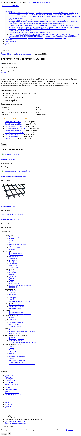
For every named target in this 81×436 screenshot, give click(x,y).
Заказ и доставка (10, 41)
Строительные (40, 22)
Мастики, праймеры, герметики (19, 301)
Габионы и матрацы (11, 321)
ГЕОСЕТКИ (13, 20)
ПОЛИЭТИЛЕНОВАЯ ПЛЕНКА (37, 29)
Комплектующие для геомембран (20, 27)
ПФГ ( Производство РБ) (65, 13)
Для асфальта (68, 20)
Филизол (49, 34)
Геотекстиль (9, 235)
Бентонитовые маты (11, 315)
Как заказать (9, 404)
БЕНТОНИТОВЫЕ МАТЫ (43, 23)
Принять (4, 434)
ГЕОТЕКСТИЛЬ (14, 13)
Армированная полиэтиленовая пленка (36, 32)
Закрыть (4, 144)
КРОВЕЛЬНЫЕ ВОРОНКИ (18, 16)
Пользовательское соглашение (15, 421)
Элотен (53, 36)
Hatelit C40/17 (9, 139)
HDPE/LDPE (36, 27)
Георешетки (9, 303)
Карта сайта (9, 408)
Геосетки (8, 251)
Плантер (38, 25)
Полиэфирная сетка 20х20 (13, 124)
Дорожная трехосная (38, 20)
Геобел (55, 13)
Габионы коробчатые (66, 27)
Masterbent (61, 23)
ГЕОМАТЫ (34, 14)
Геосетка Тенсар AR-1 (12, 136)
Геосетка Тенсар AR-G (12, 134)
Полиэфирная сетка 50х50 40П (15, 128)
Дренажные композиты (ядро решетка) (40, 38)
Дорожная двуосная (24, 20)
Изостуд (24, 25)
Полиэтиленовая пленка (13, 355)
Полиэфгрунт (13, 22)
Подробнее (69, 430)
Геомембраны (9, 269)
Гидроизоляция (10, 289)
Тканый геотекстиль (16, 14)
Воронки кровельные (58, 16)
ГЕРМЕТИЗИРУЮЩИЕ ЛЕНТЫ (27, 36)
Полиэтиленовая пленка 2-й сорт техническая (20, 31)
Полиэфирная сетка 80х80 (13, 130)
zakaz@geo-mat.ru (44, 2)
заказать (3, 72)
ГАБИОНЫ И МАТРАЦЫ (49, 27)
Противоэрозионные (45, 14)
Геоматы (7, 310)
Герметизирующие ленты (13, 344)
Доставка (8, 402)
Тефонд (51, 25)
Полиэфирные (50, 20)
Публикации (9, 406)
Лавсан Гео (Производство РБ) (30, 13)
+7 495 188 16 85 (32, 2)
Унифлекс (34, 34)
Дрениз (56, 25)
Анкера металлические (25, 23)
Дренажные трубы (59, 38)
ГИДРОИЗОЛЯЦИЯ (16, 34)
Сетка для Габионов (19, 29)
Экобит (41, 36)
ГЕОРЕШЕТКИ (50, 22)
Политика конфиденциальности (15, 423)
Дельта (61, 25)
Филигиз (62, 34)
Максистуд (44, 25)
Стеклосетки (59, 20)
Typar (76, 13)
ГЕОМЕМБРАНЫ (15, 25)
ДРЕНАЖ (73, 36)
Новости (8, 43)
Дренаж (7, 328)
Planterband (59, 36)
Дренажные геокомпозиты (18, 38)
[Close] (1, 143)
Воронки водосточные (42, 16)
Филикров (55, 34)
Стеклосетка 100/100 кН (13, 122)
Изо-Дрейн (30, 25)
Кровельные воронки (12, 393)
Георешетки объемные (64, 22)
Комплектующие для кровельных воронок (23, 342)
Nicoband (67, 36)
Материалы (8, 11)
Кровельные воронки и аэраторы (16, 335)
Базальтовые (22, 22)
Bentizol (55, 23)
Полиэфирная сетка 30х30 (13, 126)
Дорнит (44, 13)
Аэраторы (31, 16)
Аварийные (31, 22)
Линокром (41, 34)
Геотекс (49, 13)
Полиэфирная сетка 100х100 (14, 133)
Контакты (8, 45)
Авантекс (26, 14)
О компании (9, 39)
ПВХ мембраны (69, 25)
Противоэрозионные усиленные (63, 14)
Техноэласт (27, 34)
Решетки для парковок (16, 306)
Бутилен (47, 36)
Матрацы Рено (14, 324)
